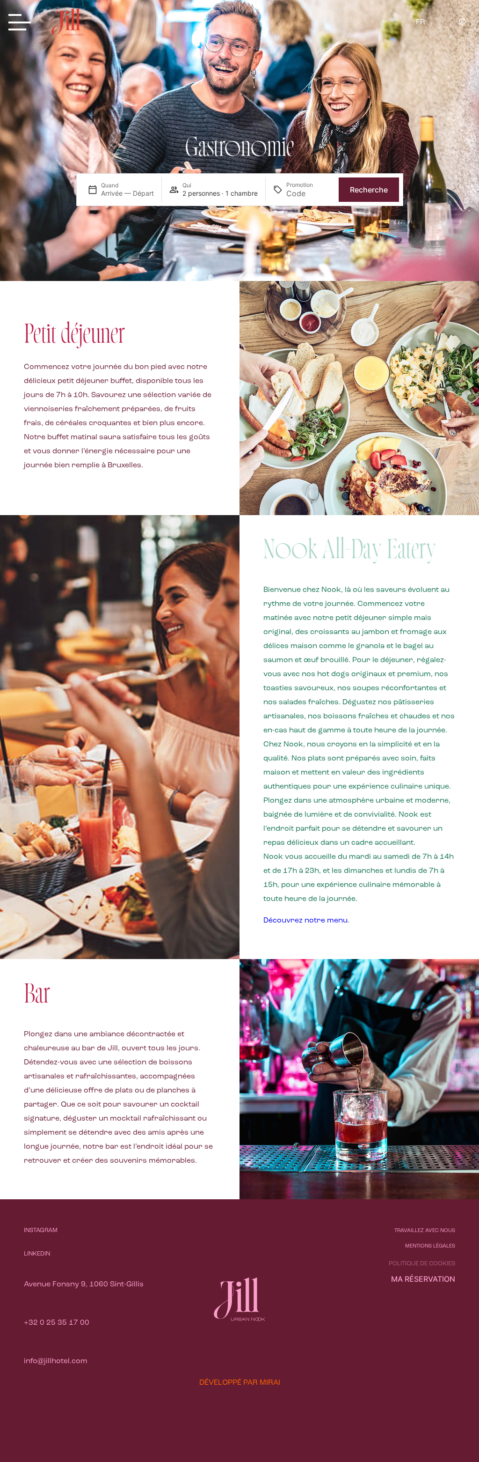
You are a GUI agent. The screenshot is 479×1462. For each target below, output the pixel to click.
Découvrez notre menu (305, 920)
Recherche (369, 189)
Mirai (270, 1383)
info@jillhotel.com (55, 1361)
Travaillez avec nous (424, 1230)
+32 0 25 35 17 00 (56, 1323)
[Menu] (22, 23)
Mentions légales (430, 1246)
